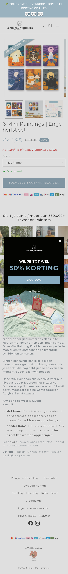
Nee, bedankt (34, 291)
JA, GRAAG (34, 279)
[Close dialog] (60, 241)
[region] (34, 8)
